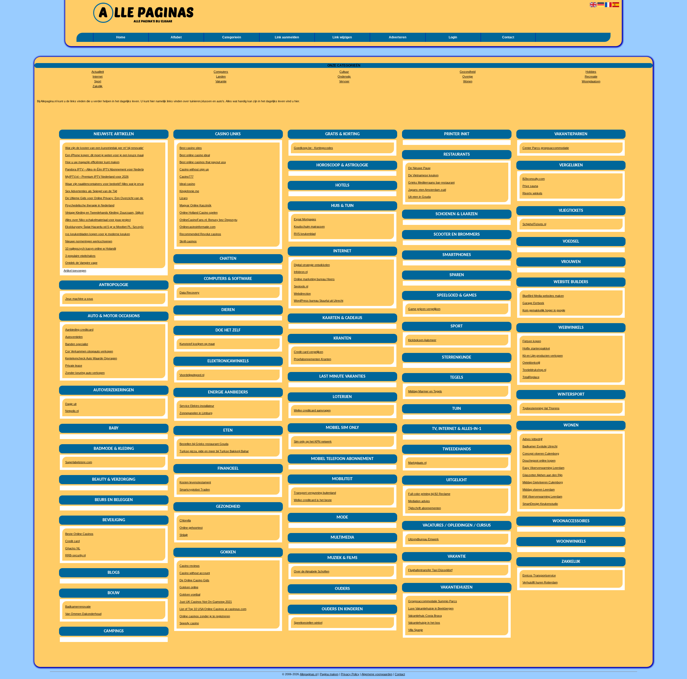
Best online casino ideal (195, 155)
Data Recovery (189, 292)
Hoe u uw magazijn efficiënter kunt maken (92, 162)
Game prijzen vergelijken (424, 309)
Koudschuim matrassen (309, 226)
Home (120, 37)
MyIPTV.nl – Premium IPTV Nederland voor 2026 (97, 176)
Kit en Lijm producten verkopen (542, 355)
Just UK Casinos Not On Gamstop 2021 (206, 601)
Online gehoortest (191, 527)
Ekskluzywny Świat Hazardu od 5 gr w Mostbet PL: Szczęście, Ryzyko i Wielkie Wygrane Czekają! (101, 226)
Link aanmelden (287, 37)
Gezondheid (468, 71)
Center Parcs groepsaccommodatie (545, 147)
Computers (221, 71)
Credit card (72, 541)
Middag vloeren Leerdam (538, 489)
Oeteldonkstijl (531, 362)
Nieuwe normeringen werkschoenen (88, 241)
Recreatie (591, 76)
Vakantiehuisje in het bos (424, 622)
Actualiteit (98, 71)
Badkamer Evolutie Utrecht (539, 446)
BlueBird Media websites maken (543, 295)
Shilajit (184, 534)
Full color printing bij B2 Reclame (429, 493)
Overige (467, 76)
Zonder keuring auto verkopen (85, 372)
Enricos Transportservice (539, 575)
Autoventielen (74, 336)
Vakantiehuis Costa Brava (425, 615)
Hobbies (591, 71)
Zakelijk (98, 86)
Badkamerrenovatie (78, 606)
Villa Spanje (415, 629)
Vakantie (220, 81)
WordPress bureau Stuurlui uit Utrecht (318, 300)
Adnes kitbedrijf (532, 439)
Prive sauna (530, 186)
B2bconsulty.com (533, 178)
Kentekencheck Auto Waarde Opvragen (91, 358)
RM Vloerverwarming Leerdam (542, 496)
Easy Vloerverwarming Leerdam (543, 467)
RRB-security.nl (75, 555)
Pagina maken (329, 674)
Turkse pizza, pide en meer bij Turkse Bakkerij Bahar (214, 451)
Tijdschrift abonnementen (424, 508)
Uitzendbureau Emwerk (423, 539)
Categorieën (231, 37)
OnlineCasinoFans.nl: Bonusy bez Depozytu (208, 219)
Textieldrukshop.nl (534, 369)
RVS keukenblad (305, 233)
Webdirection (302, 293)
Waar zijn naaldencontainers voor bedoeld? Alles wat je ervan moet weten (101, 183)
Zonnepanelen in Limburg (196, 413)
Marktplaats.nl (417, 462)
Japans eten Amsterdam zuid (427, 189)
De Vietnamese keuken (423, 175)
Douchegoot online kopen (539, 460)
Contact (508, 37)
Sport (97, 81)
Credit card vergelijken (308, 351)
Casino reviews (190, 565)
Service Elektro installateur (197, 405)
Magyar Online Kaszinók (195, 205)
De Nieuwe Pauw (419, 168)
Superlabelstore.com (78, 462)
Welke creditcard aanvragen (312, 410)
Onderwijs (344, 76)
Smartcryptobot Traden (195, 489)
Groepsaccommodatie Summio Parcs (432, 601)
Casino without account (195, 573)
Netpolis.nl (72, 410)
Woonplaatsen (591, 81)
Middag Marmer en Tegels (425, 391)
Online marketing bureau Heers (314, 279)
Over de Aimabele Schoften (311, 571)
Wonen (467, 81)
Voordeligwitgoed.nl (192, 375)
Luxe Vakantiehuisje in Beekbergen (431, 608)
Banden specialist (76, 344)
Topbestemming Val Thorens (541, 408)
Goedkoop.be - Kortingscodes (313, 147)
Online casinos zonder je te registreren (205, 616)
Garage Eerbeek (533, 303)
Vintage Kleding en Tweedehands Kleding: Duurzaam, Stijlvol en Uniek (101, 212)
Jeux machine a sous (79, 298)
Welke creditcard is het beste (313, 500)
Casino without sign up (194, 169)
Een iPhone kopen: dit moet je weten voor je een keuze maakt (101, 155)
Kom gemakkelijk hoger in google (543, 310)
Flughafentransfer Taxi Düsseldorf (430, 570)
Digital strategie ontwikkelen (312, 265)
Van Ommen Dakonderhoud (83, 613)
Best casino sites (191, 147)
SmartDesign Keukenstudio (540, 503)
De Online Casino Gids (194, 580)
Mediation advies (419, 501)
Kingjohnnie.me (189, 191)
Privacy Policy (350, 674)
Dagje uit (70, 404)
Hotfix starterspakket (536, 348)
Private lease (73, 365)
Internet (98, 76)
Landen (221, 76)
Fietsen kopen (531, 341)
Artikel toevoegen (75, 270)
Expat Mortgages (305, 219)
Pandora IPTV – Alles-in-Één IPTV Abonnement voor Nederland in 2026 (101, 169)
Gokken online (189, 587)
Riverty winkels (532, 193)
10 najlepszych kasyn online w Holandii (90, 248)
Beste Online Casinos (79, 533)
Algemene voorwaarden (376, 674)
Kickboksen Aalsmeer (422, 340)
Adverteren (397, 37)
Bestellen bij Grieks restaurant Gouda (204, 444)
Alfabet (176, 37)
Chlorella (185, 520)
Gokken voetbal (190, 594)
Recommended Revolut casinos (200, 234)
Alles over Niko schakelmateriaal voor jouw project (98, 219)
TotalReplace (530, 377)
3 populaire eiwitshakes (80, 255)
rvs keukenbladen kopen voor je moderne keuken (97, 234)
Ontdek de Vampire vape (81, 262)
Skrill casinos (188, 241)
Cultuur (344, 71)
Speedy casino (189, 623)
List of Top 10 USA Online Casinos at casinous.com (213, 609)
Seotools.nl (301, 286)
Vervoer (344, 81)
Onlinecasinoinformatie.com (197, 226)
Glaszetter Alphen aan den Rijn (542, 475)
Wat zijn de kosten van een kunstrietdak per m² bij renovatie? (101, 147)
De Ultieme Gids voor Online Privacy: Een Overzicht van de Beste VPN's (101, 198)
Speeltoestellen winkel (308, 622)
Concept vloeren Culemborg (540, 453)
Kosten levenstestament (195, 482)
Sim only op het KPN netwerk (313, 441)
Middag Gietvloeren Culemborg (542, 482)
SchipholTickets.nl (534, 224)
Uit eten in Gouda (419, 196)
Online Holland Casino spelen (199, 212)
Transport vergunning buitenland (315, 492)
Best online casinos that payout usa (203, 162)
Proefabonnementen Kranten (312, 359)
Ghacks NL (72, 548)
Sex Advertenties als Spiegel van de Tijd (91, 191)
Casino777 (186, 176)
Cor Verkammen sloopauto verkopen (89, 351)
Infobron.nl (301, 271)
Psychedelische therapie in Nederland (89, 205)
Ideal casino (187, 183)
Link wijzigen (342, 37)
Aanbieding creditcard (79, 329)
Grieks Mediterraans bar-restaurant (431, 182)
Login (453, 37)
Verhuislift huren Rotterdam (540, 582)
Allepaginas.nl (308, 674)
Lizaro (184, 198)
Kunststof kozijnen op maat (197, 343)
